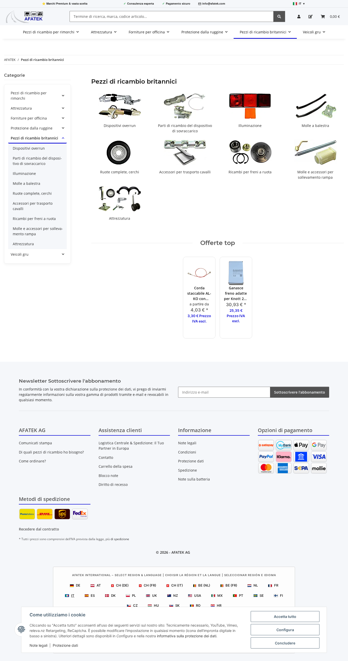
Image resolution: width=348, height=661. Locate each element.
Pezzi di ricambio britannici (34, 138)
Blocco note (108, 475)
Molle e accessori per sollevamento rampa (38, 231)
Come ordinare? (32, 461)
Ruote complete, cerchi (119, 172)
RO (198, 605)
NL (255, 585)
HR (219, 605)
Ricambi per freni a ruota (250, 172)
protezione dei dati (115, 389)
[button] (298, 16)
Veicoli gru (20, 254)
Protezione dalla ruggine (31, 128)
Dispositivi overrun (120, 125)
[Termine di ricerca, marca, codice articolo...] (279, 16)
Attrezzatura (119, 218)
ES (93, 595)
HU (156, 605)
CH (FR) (150, 585)
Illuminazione (250, 125)
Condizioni (187, 452)
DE (78, 585)
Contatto (106, 457)
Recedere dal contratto (39, 529)
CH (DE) (122, 585)
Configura (285, 630)
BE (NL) (204, 585)
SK (177, 605)
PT (241, 595)
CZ (135, 605)
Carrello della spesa (115, 466)
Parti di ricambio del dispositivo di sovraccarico (37, 161)
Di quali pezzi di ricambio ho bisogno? (51, 452)
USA (197, 595)
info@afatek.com (213, 3)
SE (262, 595)
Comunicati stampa (35, 442)
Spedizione (187, 470)
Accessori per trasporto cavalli (185, 172)
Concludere (285, 643)
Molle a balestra (315, 125)
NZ (175, 595)
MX (220, 595)
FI (281, 595)
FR (276, 585)
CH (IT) (177, 585)
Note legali (38, 645)
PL (134, 595)
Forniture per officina (29, 118)
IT (72, 595)
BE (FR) (231, 585)
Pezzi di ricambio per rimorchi (29, 95)
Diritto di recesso (113, 484)
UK (154, 595)
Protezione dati (65, 645)
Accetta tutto (285, 616)
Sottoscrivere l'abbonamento (299, 392)
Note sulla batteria (194, 479)
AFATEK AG (180, 552)
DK (113, 595)
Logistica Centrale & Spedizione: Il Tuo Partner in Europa (131, 445)
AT (99, 585)
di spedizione (120, 539)
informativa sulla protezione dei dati (186, 636)
